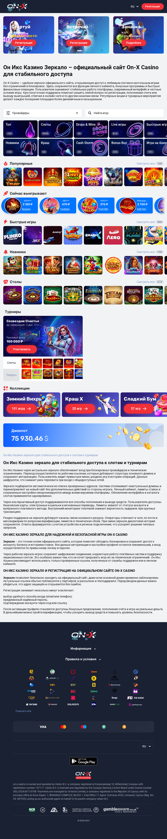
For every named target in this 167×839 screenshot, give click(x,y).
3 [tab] (84, 50)
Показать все (23, 711)
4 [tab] (86, 50)
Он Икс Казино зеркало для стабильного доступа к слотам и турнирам (50, 455)
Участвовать (22, 349)
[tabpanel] (28, 35)
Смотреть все (149, 163)
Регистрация (152, 6)
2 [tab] (83, 50)
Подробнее (133, 42)
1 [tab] (79, 50)
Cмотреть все (149, 222)
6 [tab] (89, 50)
